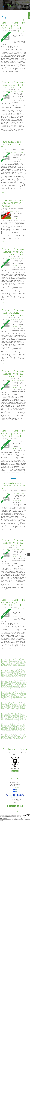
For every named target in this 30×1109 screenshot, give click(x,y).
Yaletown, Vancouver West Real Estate (17, 738)
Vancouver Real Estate (13, 731)
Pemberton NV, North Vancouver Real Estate (12, 708)
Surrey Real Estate (10, 727)
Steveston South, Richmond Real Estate (7, 724)
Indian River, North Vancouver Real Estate (10, 692)
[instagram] (21, 806)
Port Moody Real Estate (15, 710)
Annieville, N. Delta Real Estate (13, 657)
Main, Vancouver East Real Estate (18, 697)
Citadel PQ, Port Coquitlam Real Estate (17, 671)
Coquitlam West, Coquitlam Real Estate (7, 676)
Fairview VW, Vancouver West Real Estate (14, 91)
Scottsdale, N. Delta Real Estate (7, 717)
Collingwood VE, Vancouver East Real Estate (14, 674)
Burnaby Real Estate (7, 662)
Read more (15, 771)
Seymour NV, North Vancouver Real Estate (18, 717)
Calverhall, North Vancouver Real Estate (17, 662)
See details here (16, 39)
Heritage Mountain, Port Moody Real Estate (8, 691)
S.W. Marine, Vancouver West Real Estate (10, 714)
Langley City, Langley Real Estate (16, 694)
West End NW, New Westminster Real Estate (19, 733)
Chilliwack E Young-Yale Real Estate (15, 668)
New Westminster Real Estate (16, 702)
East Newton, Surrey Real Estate (9, 680)
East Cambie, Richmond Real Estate (9, 679)
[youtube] (18, 806)
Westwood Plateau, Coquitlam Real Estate (7, 735)
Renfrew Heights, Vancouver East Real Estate (8, 712)
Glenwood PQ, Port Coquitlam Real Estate (11, 685)
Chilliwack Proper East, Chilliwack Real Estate (11, 670)
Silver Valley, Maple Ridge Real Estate (7, 718)
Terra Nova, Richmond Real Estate (19, 727)
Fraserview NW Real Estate (22, 683)
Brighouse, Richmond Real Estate (6, 660)
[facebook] (8, 806)
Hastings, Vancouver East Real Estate (18, 690)
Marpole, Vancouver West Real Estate (18, 698)
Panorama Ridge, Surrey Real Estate (19, 706)
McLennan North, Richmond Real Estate (18, 699)
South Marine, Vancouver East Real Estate (11, 720)
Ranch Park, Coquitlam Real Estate (19, 711)
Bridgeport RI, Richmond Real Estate (7, 659)
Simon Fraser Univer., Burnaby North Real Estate (11, 719)
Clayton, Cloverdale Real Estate (10, 672)
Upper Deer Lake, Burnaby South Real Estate (8, 728)
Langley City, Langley (7, 694)
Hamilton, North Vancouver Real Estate (8, 689)
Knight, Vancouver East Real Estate (13, 211)
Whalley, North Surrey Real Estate (20, 735)
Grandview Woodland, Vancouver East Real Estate (11, 687)
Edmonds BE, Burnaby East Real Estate (20, 680)
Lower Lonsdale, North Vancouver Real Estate (12, 695)
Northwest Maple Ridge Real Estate (16, 705)
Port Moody (9, 709)
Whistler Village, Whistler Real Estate (7, 736)
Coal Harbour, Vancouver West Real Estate (10, 673)
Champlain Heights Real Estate (15, 667)
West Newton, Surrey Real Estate (21, 734)
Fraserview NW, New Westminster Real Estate (8, 684)
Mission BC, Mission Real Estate (9, 700)
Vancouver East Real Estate (14, 730)
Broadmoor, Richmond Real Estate (9, 661)
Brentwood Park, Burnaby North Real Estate (15, 31)
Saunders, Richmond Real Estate (21, 716)
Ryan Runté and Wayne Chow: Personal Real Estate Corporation (9, 6)
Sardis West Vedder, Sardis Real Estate (10, 716)
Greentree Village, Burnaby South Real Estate (12, 688)
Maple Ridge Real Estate (7, 698)
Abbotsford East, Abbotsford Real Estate (12, 656)
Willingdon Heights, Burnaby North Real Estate (12, 737)
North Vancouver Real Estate (16, 704)
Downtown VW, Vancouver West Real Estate (8, 678)
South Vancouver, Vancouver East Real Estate (12, 721)
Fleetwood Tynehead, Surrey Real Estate (10, 682)
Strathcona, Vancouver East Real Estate (10, 725)
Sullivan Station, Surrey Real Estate (12, 726)
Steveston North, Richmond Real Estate (19, 723)
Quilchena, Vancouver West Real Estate (7, 711)
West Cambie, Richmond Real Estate (18, 732)
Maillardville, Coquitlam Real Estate (7, 697)
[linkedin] (15, 806)
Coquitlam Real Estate (21, 675)
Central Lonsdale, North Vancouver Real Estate (12, 666)
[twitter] (11, 806)
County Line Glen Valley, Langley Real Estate (11, 677)
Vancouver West (20, 731)
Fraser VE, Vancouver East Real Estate (11, 683)
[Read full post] (6, 37)
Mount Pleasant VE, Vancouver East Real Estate (14, 701)
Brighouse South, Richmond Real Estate (19, 659)
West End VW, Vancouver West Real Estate (8, 734)
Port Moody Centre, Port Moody (16, 709)
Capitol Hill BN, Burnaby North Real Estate (17, 663)
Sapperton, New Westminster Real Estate (10, 715)
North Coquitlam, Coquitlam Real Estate (13, 703)
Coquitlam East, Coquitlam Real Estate (11, 675)
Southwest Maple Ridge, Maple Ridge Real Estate (15, 722)
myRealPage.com (17, 811)
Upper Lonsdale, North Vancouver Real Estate (12, 729)
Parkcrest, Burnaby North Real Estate (7, 707)
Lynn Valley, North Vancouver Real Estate (16, 696)
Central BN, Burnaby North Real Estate (10, 665)
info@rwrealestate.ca (15, 787)
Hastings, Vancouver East (8, 690)
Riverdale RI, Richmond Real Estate (9, 713)
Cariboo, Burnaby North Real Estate (7, 664)
